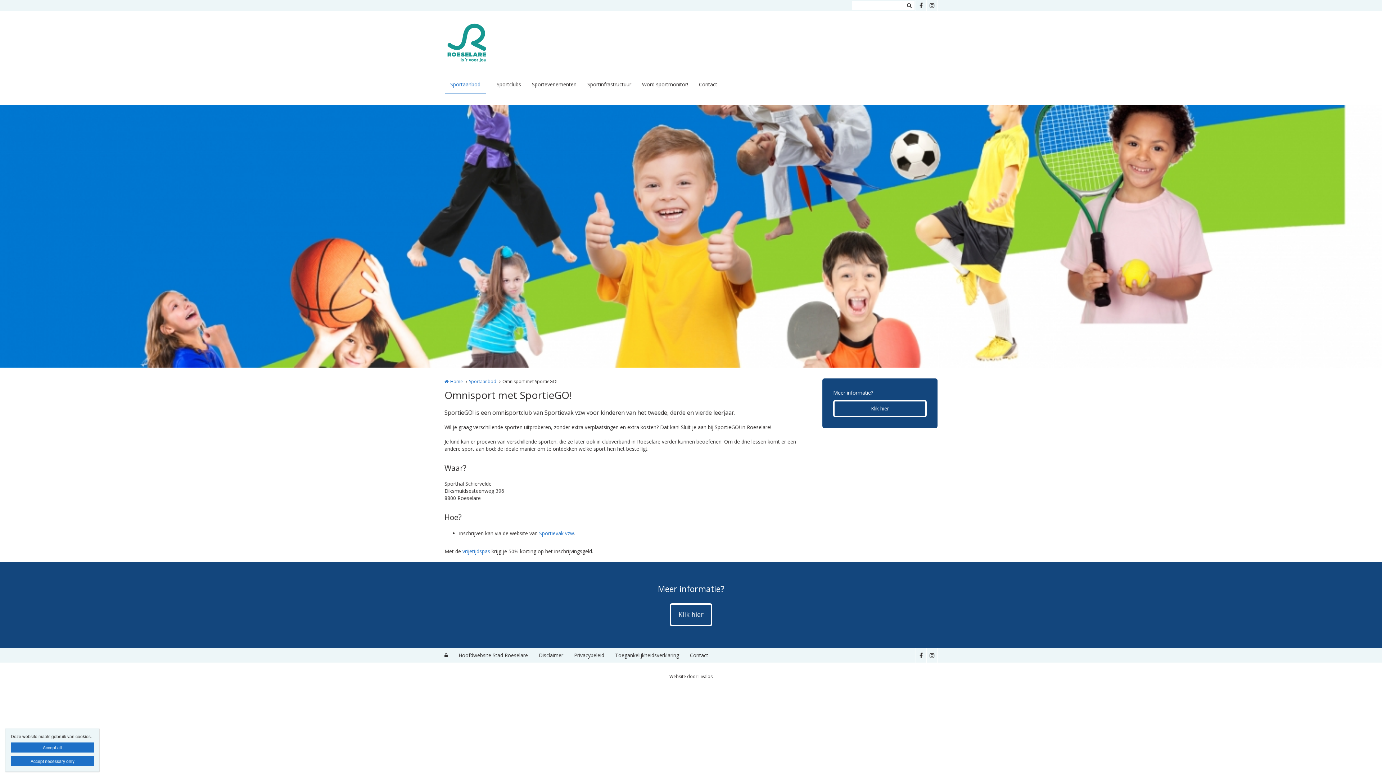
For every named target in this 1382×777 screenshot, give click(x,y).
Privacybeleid (589, 655)
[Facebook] (921, 5)
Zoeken (909, 5)
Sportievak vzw (556, 533)
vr (464, 551)
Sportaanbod (465, 84)
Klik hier (880, 408)
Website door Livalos (691, 676)
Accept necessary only (52, 761)
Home (456, 381)
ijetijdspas (478, 551)
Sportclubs (509, 84)
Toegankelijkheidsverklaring (647, 655)
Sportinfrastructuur (609, 84)
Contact (708, 84)
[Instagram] (931, 5)
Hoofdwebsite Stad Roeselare (493, 655)
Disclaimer (551, 655)
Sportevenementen (554, 84)
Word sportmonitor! (665, 84)
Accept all (52, 747)
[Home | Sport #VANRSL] (477, 43)
